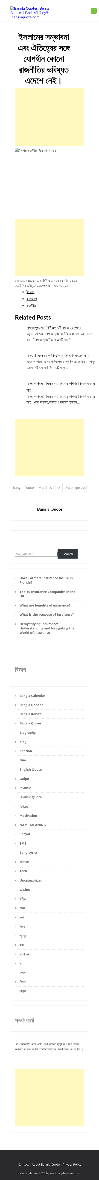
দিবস (22, 926)
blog (23, 742)
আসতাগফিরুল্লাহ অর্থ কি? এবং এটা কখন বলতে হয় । (57, 355)
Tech (23, 871)
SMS (23, 843)
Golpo (24, 778)
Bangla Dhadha (31, 705)
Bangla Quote (23, 487)
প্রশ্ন (23, 935)
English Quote (31, 769)
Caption (26, 751)
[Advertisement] (49, 117)
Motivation (28, 815)
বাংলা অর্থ (24, 954)
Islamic (25, 788)
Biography (28, 732)
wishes (25, 889)
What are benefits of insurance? (45, 605)
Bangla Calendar (32, 695)
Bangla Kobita (30, 714)
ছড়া (22, 917)
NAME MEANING (33, 825)
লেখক (23, 972)
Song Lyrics (29, 852)
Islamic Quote (31, 797)
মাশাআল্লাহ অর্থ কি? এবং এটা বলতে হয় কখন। (54, 327)
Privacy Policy (72, 1164)
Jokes (24, 806)
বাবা (22, 945)
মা (21, 963)
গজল (22, 908)
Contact (23, 1164)
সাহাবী (23, 991)
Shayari (25, 834)
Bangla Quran (30, 723)
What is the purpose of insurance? (47, 614)
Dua (23, 760)
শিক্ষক (23, 982)
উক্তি (23, 898)
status (24, 862)
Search (67, 554)
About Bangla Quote (46, 1164)
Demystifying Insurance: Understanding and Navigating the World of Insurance (47, 628)
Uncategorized (75, 487)
